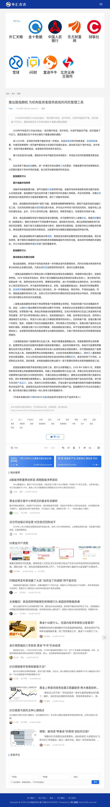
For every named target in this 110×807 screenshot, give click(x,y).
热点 (51, 798)
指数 (49, 236)
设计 (82, 424)
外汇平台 (42, 798)
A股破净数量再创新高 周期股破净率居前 (33, 480)
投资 (99, 193)
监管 (36, 244)
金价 (26, 307)
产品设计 (21, 382)
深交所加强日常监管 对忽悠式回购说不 (32, 522)
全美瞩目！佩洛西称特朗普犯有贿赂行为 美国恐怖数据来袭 (44, 601)
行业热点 (23, 593)
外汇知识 (72, 798)
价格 (49, 189)
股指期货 (17, 289)
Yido (11, 108)
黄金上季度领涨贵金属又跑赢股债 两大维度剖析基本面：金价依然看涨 (69, 688)
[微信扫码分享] (63, 447)
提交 (95, 782)
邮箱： (46, 777)
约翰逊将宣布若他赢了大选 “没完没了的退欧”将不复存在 (43, 580)
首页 (7, 94)
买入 (90, 353)
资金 (84, 218)
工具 (62, 165)
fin (12, 420)
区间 (73, 356)
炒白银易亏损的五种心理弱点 (26, 710)
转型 (45, 267)
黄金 (22, 657)
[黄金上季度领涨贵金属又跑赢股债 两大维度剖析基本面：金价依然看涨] (23, 694)
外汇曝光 (61, 798)
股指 (30, 165)
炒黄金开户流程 (18, 543)
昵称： (15, 777)
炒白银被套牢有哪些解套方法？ (28, 666)
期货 (43, 108)
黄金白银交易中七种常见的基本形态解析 (33, 501)
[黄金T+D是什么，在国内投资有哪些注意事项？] (23, 629)
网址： (76, 777)
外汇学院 (24, 513)
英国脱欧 (91, 141)
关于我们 (31, 798)
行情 (32, 397)
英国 (52, 424)
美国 (94, 218)
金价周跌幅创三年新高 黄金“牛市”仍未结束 (35, 645)
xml (94, 802)
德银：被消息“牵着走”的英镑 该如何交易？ (65, 731)
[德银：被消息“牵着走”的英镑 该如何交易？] (23, 738)
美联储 (68, 141)
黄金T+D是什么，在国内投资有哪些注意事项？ (67, 622)
